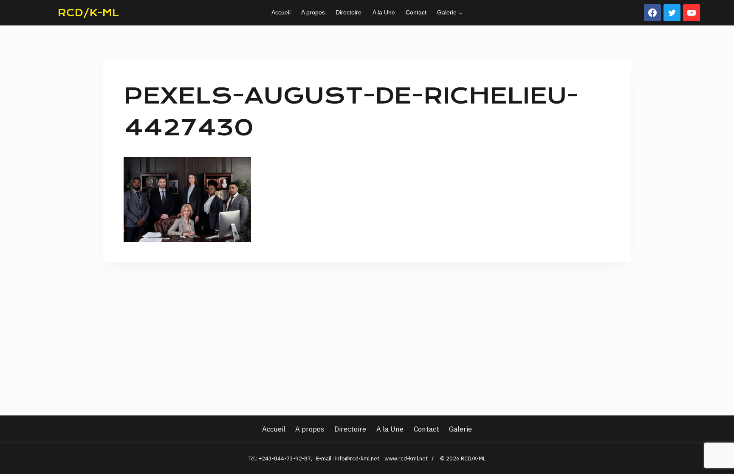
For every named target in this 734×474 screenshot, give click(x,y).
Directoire (348, 12)
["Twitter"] (671, 12)
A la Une (384, 12)
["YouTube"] (691, 12)
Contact (416, 12)
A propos (313, 12)
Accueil (281, 12)
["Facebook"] (652, 12)
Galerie (460, 429)
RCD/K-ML (88, 13)
